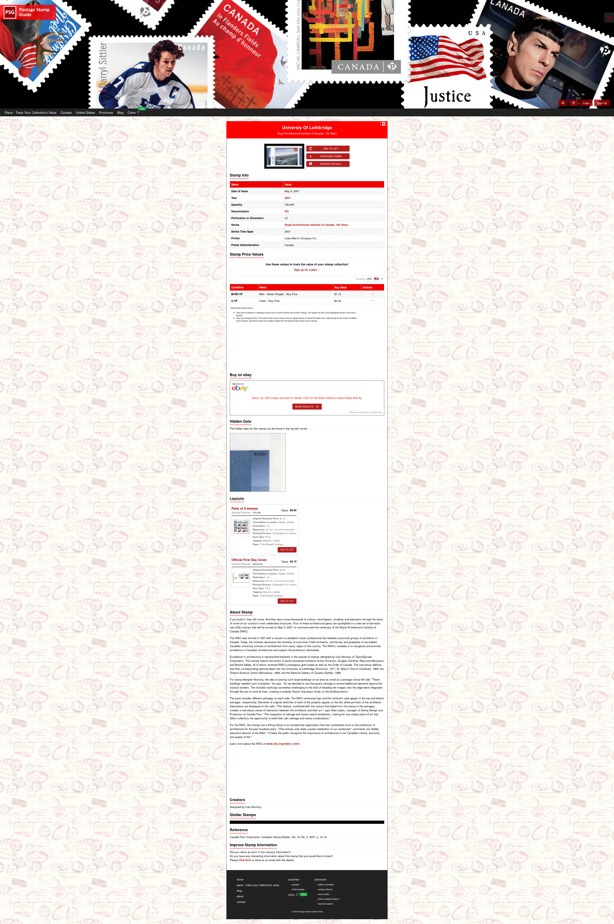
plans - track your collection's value (258, 885)
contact (241, 902)
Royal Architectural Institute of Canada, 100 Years (316, 225)
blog (239, 890)
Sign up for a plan (305, 270)
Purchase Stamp (331, 156)
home (240, 879)
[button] (372, 294)
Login (586, 103)
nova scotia (323, 894)
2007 (287, 198)
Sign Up (602, 103)
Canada (66, 112)
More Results (304, 406)
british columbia (326, 884)
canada (295, 884)
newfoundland (325, 889)
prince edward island (328, 898)
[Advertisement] (307, 346)
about (240, 896)
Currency (360, 278)
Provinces (106, 112)
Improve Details (330, 163)
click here (245, 860)
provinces (320, 879)
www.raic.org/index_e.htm (282, 744)
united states (297, 889)
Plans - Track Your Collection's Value (30, 112)
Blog (120, 112)
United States (85, 112)
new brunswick (325, 903)
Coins (134, 112)
